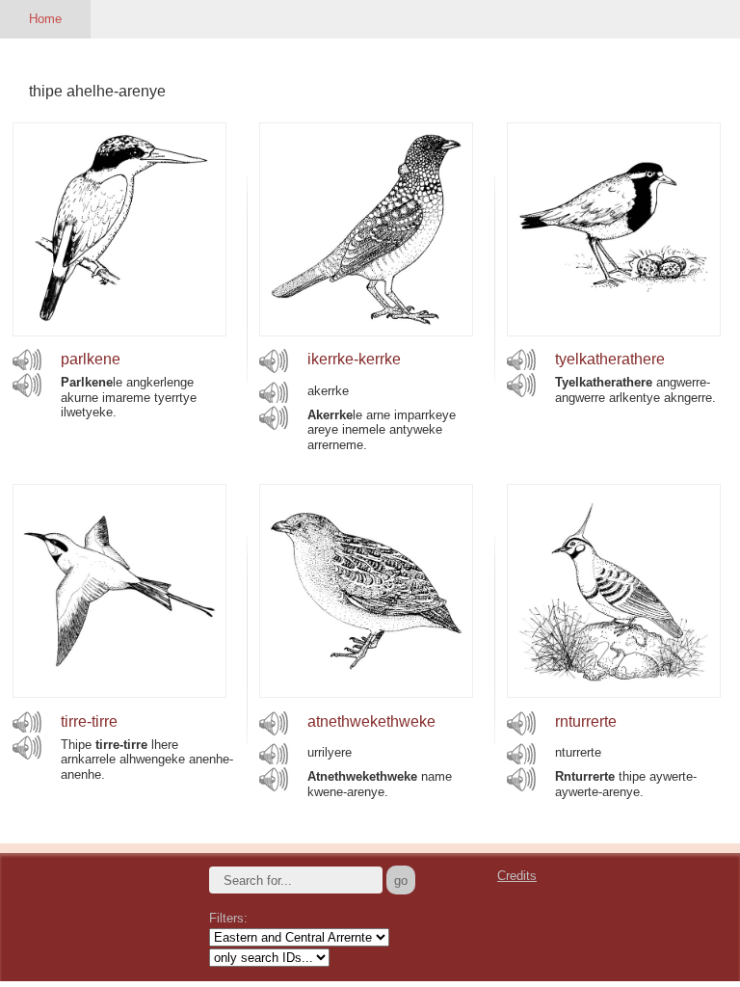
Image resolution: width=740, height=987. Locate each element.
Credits (517, 875)
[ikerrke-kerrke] (366, 331)
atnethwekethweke (371, 721)
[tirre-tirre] (119, 692)
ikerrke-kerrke (354, 359)
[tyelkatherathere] (614, 331)
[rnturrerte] (614, 692)
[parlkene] (119, 331)
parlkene (90, 359)
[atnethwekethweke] (366, 692)
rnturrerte (586, 721)
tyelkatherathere (610, 359)
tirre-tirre (89, 721)
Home (45, 19)
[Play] (27, 360)
